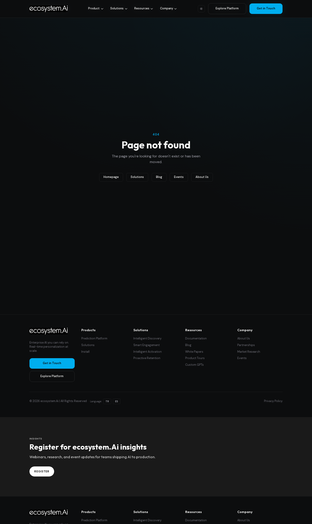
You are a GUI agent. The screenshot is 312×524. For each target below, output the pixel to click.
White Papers (194, 352)
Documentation (196, 338)
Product (94, 8)
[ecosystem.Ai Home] (48, 331)
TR (107, 401)
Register (41, 471)
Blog (159, 177)
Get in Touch (266, 8)
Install (85, 352)
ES (116, 401)
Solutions (117, 8)
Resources (141, 8)
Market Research (248, 352)
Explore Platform (227, 8)
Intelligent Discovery (147, 338)
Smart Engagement (146, 345)
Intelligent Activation (147, 352)
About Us (202, 177)
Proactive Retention (146, 358)
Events (179, 177)
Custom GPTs (194, 365)
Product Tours (195, 358)
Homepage (111, 177)
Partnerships (246, 345)
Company (166, 8)
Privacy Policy (273, 401)
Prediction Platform (94, 338)
